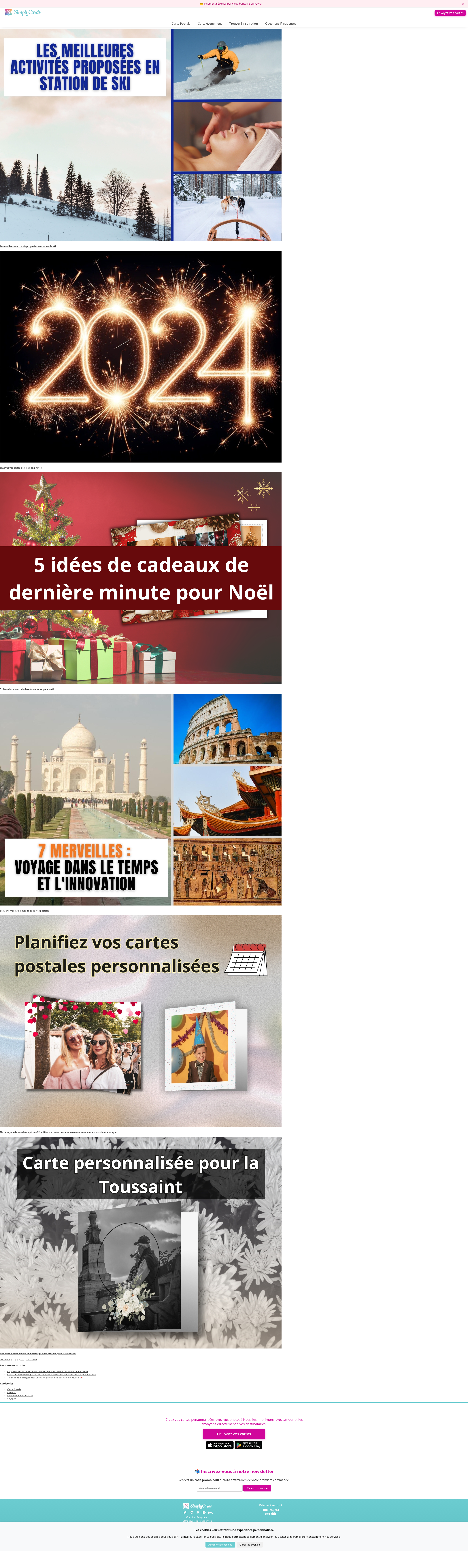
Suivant (33, 1359)
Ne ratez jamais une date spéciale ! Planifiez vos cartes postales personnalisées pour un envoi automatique (58, 1132)
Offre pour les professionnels (197, 1520)
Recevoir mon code (257, 1488)
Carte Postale (181, 24)
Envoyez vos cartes (450, 13)
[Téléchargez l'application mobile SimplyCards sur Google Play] (248, 1448)
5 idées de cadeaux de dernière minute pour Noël (27, 689)
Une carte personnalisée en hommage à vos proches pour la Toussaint (38, 1353)
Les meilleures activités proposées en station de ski (28, 246)
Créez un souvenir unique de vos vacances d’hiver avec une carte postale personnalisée (51, 1374)
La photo (11, 1392)
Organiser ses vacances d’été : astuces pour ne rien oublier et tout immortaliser (47, 1371)
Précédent (5, 1359)
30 (27, 1359)
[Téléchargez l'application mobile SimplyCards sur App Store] (220, 1448)
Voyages (11, 1398)
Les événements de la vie (20, 1395)
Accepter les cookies (220, 1544)
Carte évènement (210, 24)
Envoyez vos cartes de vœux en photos (21, 467)
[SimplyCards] (197, 1509)
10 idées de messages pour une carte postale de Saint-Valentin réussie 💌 (45, 1377)
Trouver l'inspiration (243, 24)
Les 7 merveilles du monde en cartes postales (24, 910)
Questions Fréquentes (280, 24)
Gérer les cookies (249, 1544)
